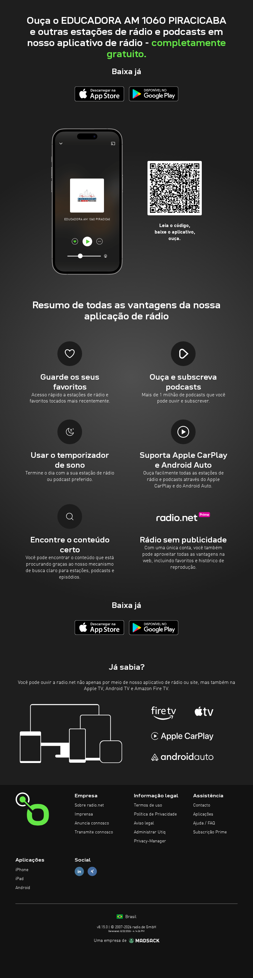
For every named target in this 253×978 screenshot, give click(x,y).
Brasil (130, 917)
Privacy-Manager (150, 841)
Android (22, 888)
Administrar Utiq (150, 832)
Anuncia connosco (92, 823)
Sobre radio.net (89, 805)
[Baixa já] (99, 93)
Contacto (201, 805)
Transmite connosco (94, 832)
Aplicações (203, 814)
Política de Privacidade (155, 814)
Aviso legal (144, 823)
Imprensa (84, 814)
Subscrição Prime (210, 832)
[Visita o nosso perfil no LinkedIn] (79, 871)
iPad (19, 879)
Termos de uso (148, 805)
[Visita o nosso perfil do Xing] (92, 871)
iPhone (21, 870)
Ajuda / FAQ (204, 823)
